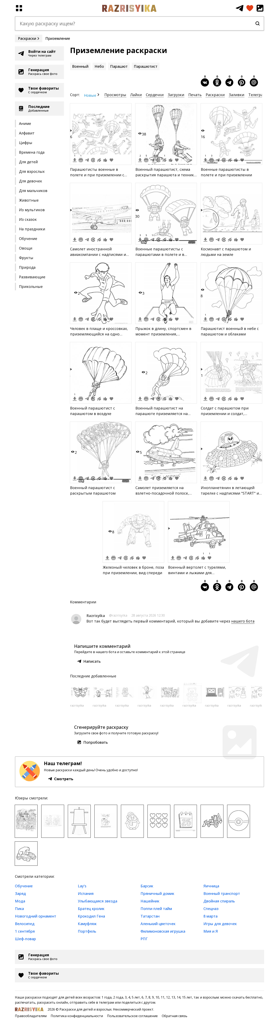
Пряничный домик (157, 893)
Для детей (28, 161)
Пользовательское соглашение (132, 1016)
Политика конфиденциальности (77, 1016)
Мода (20, 901)
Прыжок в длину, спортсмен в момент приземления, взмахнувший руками (163, 334)
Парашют (119, 66)
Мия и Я (210, 931)
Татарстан (150, 916)
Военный (80, 66)
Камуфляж (87, 923)
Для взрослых (32, 171)
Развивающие (32, 276)
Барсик (147, 885)
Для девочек (30, 181)
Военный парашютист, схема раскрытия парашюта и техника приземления (165, 175)
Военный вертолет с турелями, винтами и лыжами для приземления (197, 573)
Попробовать (95, 742)
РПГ (144, 938)
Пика (19, 908)
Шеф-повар (25, 938)
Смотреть (63, 778)
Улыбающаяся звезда (97, 901)
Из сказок (28, 219)
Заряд (20, 893)
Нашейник (150, 901)
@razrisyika (118, 615)
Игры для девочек (220, 923)
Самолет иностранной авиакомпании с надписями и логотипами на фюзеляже (98, 254)
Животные (29, 200)
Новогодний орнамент (35, 916)
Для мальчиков (33, 190)
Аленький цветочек (158, 923)
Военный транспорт (221, 893)
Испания (86, 893)
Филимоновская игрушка (163, 931)
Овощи (25, 248)
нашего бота (242, 621)
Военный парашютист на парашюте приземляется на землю (161, 414)
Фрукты (26, 257)
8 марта (210, 916)
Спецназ (211, 908)
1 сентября (25, 931)
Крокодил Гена (91, 916)
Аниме (25, 123)
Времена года (32, 152)
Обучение (28, 238)
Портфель (87, 931)
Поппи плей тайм (156, 908)
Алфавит (27, 133)
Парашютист (145, 66)
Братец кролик (91, 908)
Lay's (82, 885)
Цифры (25, 142)
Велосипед (25, 923)
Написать (92, 661)
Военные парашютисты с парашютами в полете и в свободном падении (159, 254)
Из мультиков (32, 209)
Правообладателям (31, 1016)
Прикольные (31, 286)
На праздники (32, 228)
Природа (27, 267)
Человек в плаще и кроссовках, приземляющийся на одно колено (99, 334)
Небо (99, 66)
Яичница (211, 885)
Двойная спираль (219, 901)
